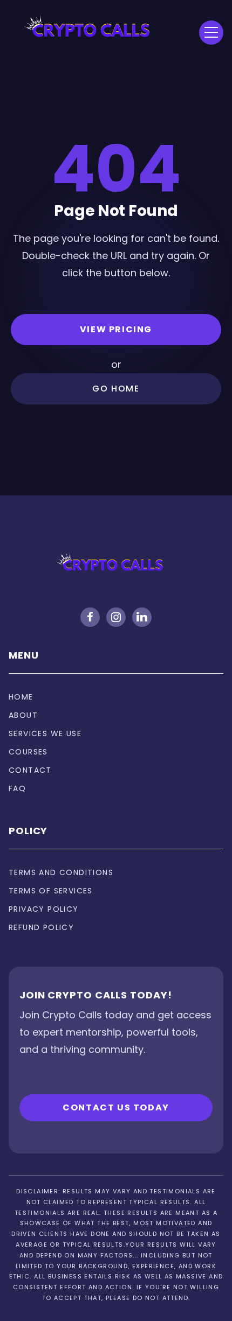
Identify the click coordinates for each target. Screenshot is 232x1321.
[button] (211, 32)
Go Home (115, 388)
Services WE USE (45, 733)
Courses (28, 751)
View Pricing (116, 329)
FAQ (17, 788)
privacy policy (44, 909)
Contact (30, 770)
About (23, 715)
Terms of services (51, 890)
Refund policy (41, 927)
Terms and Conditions (61, 872)
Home (21, 696)
